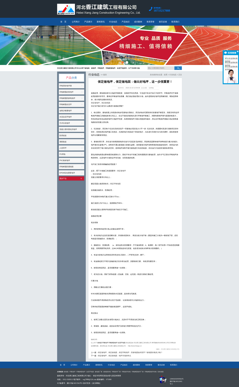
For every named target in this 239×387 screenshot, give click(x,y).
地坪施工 (94, 164)
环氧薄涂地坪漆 (66, 86)
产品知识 (123, 365)
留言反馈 (161, 365)
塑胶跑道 (63, 142)
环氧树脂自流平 (66, 104)
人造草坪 (63, 148)
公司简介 (74, 365)
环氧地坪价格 (126, 372)
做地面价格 (107, 372)
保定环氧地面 (115, 184)
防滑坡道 (63, 136)
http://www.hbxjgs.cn (135, 346)
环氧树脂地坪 (80, 372)
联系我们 (173, 365)
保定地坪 (94, 106)
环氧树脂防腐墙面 (66, 167)
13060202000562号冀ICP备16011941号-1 (176, 381)
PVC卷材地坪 (65, 160)
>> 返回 (104, 75)
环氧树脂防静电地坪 (67, 98)
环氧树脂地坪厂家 (138, 372)
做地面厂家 (98, 372)
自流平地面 (90, 372)
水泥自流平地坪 (66, 117)
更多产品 (63, 178)
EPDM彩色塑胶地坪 (67, 173)
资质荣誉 (148, 365)
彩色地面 (161, 372)
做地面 (66, 372)
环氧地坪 (72, 372)
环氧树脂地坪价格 (151, 372)
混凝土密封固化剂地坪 (68, 129)
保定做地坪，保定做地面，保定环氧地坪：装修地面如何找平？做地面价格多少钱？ (130, 352)
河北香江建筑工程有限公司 (142, 343)
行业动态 (172, 75)
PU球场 (62, 154)
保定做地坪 (95, 103)
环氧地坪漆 (130, 155)
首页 (165, 75)
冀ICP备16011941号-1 (75, 383)
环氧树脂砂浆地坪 (66, 92)
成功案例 (136, 365)
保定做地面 (105, 103)
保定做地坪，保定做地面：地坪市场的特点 (114, 356)
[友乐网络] (96, 383)
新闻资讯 (98, 365)
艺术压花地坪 (65, 123)
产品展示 (86, 365)
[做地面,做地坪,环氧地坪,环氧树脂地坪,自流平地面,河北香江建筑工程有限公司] (99, 17)
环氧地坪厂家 (116, 372)
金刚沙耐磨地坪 (66, 111)
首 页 (62, 365)
